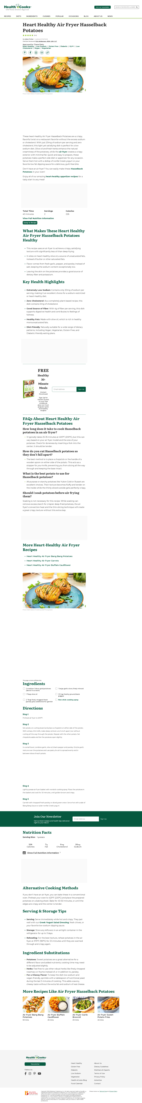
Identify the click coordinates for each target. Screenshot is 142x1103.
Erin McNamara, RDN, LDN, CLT (46, 41)
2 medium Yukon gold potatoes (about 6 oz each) (38, 689)
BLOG (86, 16)
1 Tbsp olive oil (31, 694)
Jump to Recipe (30, 223)
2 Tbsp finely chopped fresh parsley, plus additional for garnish (39, 701)
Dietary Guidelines (101, 1067)
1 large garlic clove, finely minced (71, 689)
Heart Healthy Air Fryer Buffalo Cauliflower (49, 565)
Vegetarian (46, 48)
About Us (98, 1063)
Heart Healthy (28, 46)
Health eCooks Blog (79, 1080)
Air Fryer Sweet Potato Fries (105, 1016)
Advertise (98, 1080)
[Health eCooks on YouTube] (39, 1073)
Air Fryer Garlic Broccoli (80, 1016)
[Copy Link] (47, 53)
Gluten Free (53, 46)
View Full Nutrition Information (38, 218)
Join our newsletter (102, 7)
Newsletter (35, 1064)
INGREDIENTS (31, 16)
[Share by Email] (42, 53)
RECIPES (7, 16)
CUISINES (46, 16)
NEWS (110, 16)
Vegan (37, 48)
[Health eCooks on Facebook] (26, 1073)
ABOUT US (98, 16)
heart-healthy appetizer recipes (61, 176)
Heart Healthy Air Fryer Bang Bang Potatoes (49, 556)
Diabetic (63, 46)
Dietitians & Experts (102, 1070)
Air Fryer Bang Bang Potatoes (33, 1016)
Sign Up (81, 389)
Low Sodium (41, 46)
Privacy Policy (99, 1077)
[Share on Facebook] (30, 53)
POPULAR (59, 16)
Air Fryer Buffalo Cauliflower (56, 1016)
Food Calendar (77, 1083)
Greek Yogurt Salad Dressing (54, 922)
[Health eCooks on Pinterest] (34, 1073)
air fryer (63, 152)
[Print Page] (36, 53)
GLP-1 (71, 46)
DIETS (18, 16)
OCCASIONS (74, 16)
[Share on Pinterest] (25, 53)
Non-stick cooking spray (68, 700)
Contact (97, 1083)
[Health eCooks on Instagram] (30, 1073)
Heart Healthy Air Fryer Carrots (43, 561)
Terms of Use (99, 1073)
